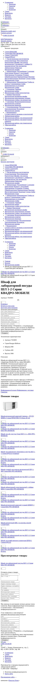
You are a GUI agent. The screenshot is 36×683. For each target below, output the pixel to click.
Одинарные (10, 89)
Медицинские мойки (12, 91)
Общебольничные (11, 77)
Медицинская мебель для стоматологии (18, 123)
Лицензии (12, 4)
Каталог (7, 263)
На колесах (20, 109)
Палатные (21, 78)
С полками (30, 71)
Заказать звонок (6, 41)
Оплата (11, 8)
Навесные (18, 68)
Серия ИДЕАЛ (10, 57)
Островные (19, 75)
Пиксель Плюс (14, 680)
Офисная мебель (10, 125)
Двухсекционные (25, 107)
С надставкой (23, 73)
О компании (9, 2)
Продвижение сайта (7, 677)
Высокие (31, 77)
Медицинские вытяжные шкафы (16, 96)
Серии (7, 11)
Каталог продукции (7, 162)
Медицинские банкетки (13, 105)
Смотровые (10, 102)
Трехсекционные (10, 109)
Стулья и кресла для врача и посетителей (19, 114)
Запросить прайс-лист (8, 31)
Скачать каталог (6, 33)
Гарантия (12, 6)
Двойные (18, 89)
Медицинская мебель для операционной (18, 118)
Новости (8, 15)
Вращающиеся (11, 112)
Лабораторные (10, 68)
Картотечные (9, 62)
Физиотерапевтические (23, 102)
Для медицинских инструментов (17, 59)
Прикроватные (22, 82)
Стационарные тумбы (17, 84)
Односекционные (12, 107)
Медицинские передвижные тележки (17, 98)
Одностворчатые (10, 60)
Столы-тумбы (30, 78)
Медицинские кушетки (13, 103)
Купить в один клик (7, 306)
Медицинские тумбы (12, 87)
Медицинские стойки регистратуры (17, 93)
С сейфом (26, 64)
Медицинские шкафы (12, 69)
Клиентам (12, 9)
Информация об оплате (9, 390)
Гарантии (4, 392)
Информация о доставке (25, 390)
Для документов (20, 66)
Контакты (8, 18)
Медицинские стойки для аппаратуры (18, 100)
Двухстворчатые (22, 60)
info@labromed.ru (6, 39)
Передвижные (9, 75)
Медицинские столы (12, 80)
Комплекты (9, 13)
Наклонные (16, 94)
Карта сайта (9, 674)
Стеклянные (18, 64)
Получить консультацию (9, 307)
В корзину (4, 304)
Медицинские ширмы (12, 111)
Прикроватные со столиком (14, 85)
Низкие (16, 73)
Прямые (9, 94)
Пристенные (9, 73)
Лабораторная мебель (12, 116)
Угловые (26, 75)
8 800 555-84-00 (8, 35)
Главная (7, 261)
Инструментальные (11, 78)
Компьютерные (23, 77)
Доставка (8, 17)
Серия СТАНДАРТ (11, 55)
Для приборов (21, 71)
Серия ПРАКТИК (11, 52)
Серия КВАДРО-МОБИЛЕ (14, 53)
